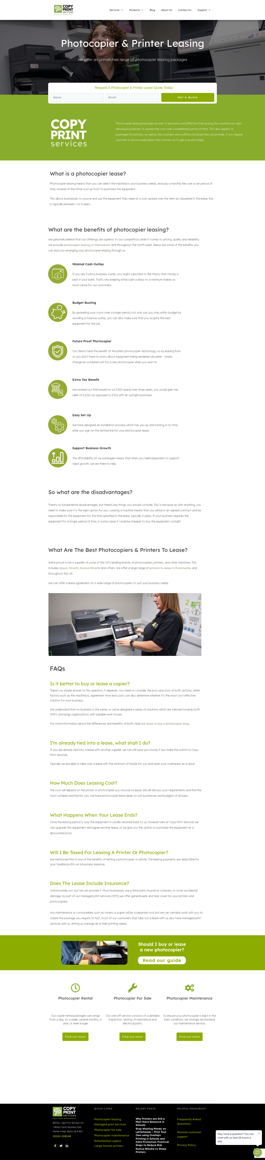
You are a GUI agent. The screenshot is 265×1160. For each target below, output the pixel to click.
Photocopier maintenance (111, 1135)
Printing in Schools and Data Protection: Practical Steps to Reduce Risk (152, 1142)
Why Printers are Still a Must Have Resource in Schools (150, 1122)
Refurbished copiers (107, 1141)
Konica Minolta (90, 568)
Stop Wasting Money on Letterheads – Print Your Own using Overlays (151, 1132)
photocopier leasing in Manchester (87, 245)
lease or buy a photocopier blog (167, 723)
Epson (63, 568)
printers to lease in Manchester (170, 568)
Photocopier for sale (107, 1130)
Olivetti (74, 568)
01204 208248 (62, 1136)
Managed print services (110, 1124)
